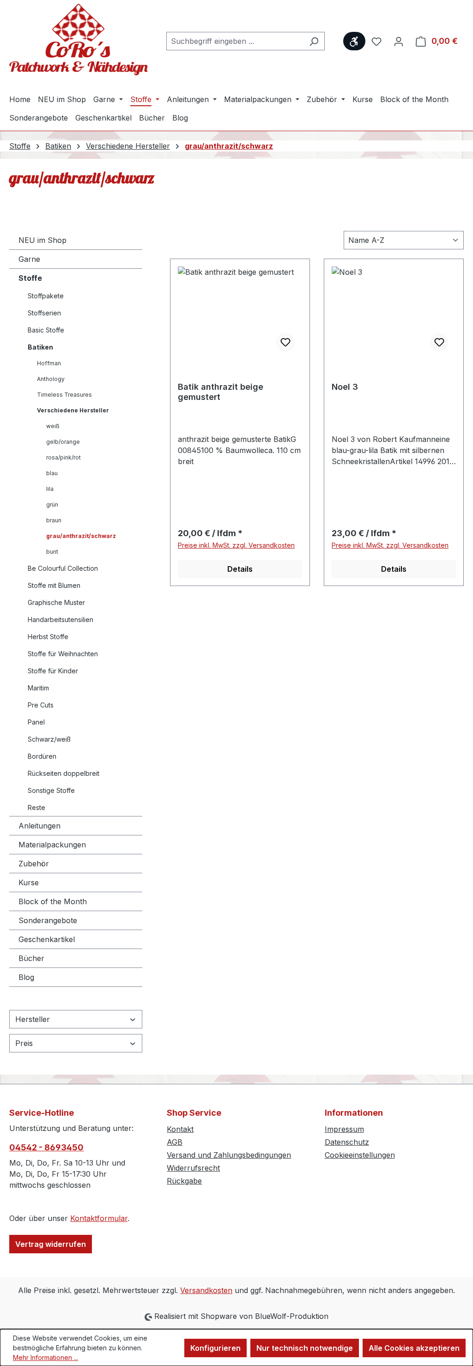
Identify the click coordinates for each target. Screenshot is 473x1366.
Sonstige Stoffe (51, 790)
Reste (36, 807)
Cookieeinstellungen (360, 1155)
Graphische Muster (56, 602)
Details (240, 569)
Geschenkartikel (46, 939)
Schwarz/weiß (49, 739)
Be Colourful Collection (63, 568)
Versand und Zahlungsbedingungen (229, 1155)
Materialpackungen (52, 844)
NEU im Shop (42, 240)
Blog (26, 977)
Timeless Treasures (64, 394)
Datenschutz (347, 1142)
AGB (174, 1142)
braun (53, 520)
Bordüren (42, 756)
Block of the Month (52, 901)
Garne (29, 259)
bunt (52, 551)
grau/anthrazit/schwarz (81, 535)
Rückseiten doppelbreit (63, 773)
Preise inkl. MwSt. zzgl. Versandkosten (236, 545)
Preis (24, 1043)
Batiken (40, 347)
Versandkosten (206, 1290)
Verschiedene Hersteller (73, 410)
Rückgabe (184, 1180)
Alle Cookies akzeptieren (414, 1348)
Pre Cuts (41, 705)
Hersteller (32, 1019)
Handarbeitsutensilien (60, 619)
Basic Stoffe (46, 330)
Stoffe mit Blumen (54, 585)
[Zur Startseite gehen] (78, 39)
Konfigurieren (215, 1348)
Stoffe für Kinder (53, 671)
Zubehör (33, 863)
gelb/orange (63, 441)
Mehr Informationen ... (45, 1357)
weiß (53, 426)
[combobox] (234, 41)
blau (52, 473)
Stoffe (30, 278)
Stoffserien (44, 313)
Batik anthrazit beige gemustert (220, 392)
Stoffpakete (46, 296)
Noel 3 (345, 387)
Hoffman (49, 363)
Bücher (31, 958)
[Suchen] (314, 41)
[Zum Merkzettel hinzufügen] (285, 342)
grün (52, 504)
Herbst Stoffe (48, 637)
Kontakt (180, 1129)
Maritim (38, 688)
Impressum (344, 1129)
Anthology (51, 378)
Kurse (28, 882)
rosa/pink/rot (63, 457)
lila (50, 488)
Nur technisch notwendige (304, 1348)
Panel (36, 722)
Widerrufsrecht (193, 1168)
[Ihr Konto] (399, 41)
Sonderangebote (47, 920)
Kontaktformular (98, 1218)
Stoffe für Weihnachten (63, 654)
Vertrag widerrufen (50, 1244)
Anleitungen (39, 825)
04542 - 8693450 (46, 1147)
